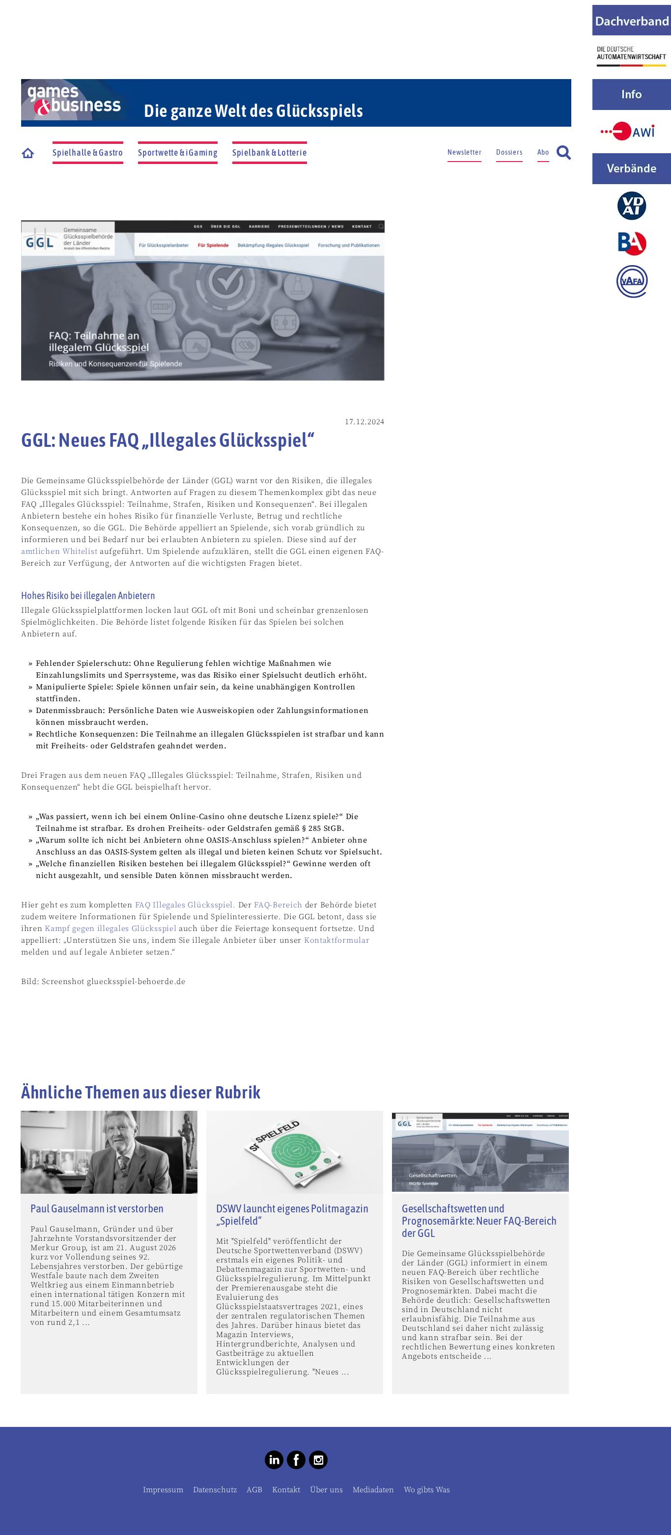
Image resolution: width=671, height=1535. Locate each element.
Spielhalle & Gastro (88, 152)
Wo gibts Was (427, 1490)
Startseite (28, 153)
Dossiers (509, 152)
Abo (543, 152)
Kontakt (286, 1490)
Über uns (326, 1490)
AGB (254, 1490)
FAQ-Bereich (278, 905)
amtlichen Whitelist (59, 551)
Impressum (163, 1490)
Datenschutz (215, 1490)
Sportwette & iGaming (178, 152)
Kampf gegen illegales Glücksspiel (110, 928)
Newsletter (464, 152)
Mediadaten (373, 1490)
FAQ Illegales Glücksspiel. (185, 905)
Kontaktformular (337, 940)
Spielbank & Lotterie (269, 152)
